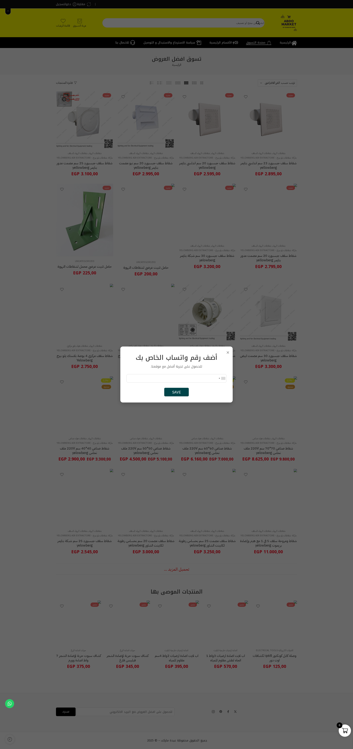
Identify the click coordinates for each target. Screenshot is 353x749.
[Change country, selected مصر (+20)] (222, 378)
